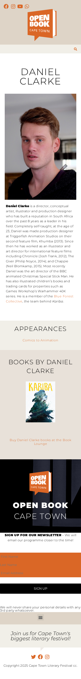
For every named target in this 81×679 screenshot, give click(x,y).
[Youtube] (20, 6)
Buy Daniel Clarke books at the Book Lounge (40, 442)
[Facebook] (6, 6)
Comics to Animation (40, 340)
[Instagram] (13, 6)
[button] (40, 617)
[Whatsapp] (27, 6)
